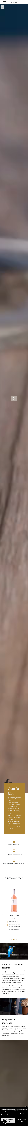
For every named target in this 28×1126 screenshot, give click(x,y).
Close (26, 1107)
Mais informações (5, 1114)
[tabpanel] (14, 911)
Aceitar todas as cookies (8, 1120)
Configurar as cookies (22, 1120)
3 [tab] (13, 939)
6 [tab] (18, 939)
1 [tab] (9, 939)
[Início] (14, 2)
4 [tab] (14, 939)
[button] (4, 1122)
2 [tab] (11, 939)
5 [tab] (16, 939)
